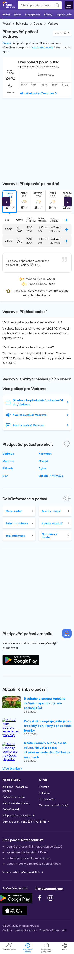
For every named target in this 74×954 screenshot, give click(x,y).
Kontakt (44, 787)
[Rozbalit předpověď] (66, 220)
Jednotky (60, 33)
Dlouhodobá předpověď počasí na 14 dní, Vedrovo (38, 402)
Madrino (8, 461)
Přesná (6, 43)
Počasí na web (11, 809)
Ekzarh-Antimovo (51, 476)
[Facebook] (40, 902)
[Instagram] (50, 902)
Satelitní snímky (17, 523)
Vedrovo (8, 453)
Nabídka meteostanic (15, 803)
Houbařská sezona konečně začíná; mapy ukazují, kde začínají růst (44, 703)
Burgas (38, 23)
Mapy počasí (32, 14)
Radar (17, 14)
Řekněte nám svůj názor (53, 930)
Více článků (11, 769)
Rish (5, 476)
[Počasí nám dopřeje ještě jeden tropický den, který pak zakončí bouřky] (11, 733)
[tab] (24, 201)
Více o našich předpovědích (21, 872)
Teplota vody (64, 14)
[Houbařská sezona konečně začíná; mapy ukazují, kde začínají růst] (11, 702)
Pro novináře (46, 799)
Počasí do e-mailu (13, 797)
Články (48, 14)
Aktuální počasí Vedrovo (37, 93)
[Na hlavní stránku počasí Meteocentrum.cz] (8, 5)
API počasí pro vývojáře (16, 815)
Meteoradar (14, 511)
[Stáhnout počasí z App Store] (20, 660)
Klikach (7, 468)
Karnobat (45, 453)
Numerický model (49, 535)
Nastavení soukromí (26, 930)
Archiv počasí (51, 511)
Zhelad (43, 461)
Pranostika (20, 291)
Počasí (6, 14)
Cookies (7, 930)
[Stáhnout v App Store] (14, 910)
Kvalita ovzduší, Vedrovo (29, 415)
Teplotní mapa (15, 535)
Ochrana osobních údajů (53, 805)
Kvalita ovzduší (52, 523)
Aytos (42, 468)
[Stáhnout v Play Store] (14, 898)
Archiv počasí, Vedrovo (28, 425)
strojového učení (42, 47)
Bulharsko (22, 23)
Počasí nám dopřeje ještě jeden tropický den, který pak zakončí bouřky (48, 726)
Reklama (44, 793)
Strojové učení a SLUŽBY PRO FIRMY (24, 821)
